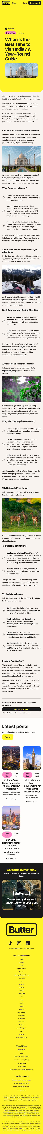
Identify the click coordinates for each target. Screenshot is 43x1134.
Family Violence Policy (21, 1056)
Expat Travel (21, 978)
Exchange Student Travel (21, 975)
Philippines (21, 1015)
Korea (21, 1006)
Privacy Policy (21, 1063)
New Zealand (22, 1012)
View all (8, 737)
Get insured (35, 3)
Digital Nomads (21, 968)
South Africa (21, 1022)
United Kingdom (21, 1028)
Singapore (21, 1018)
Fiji (21, 981)
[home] (6, 3)
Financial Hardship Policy (21, 1060)
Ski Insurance (21, 1090)
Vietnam (21, 1034)
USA (21, 1031)
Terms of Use (22, 1066)
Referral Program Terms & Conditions (21, 1070)
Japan (21, 1003)
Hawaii (22, 990)
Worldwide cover (21, 1037)
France (21, 984)
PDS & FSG (21, 1050)
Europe (21, 972)
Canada (21, 962)
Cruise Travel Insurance (21, 1083)
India (21, 997)
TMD (21, 1053)
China (21, 965)
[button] (14, 3)
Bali (21, 959)
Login (25, 3)
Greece (21, 987)
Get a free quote (21, 709)
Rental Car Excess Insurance (21, 1086)
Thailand (21, 1025)
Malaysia (21, 1009)
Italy (21, 1000)
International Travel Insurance (21, 1080)
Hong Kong (21, 993)
